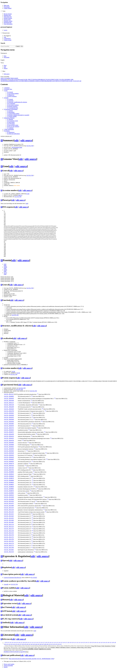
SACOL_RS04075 (9, 432)
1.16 (41, 642)
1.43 (102, 642)
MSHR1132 (33, 81)
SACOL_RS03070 (9, 425)
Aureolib (6, 584)
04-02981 (38, 79)
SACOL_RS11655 (9, 518)
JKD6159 (14, 81)
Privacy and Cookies (9, 664)
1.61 (29, 644)
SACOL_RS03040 (9, 419)
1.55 (16, 644)
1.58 (23, 644)
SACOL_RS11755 (9, 537)
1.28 (68, 642)
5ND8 (5, 267)
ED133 (64, 79)
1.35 (84, 642)
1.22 (55, 642)
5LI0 (5, 264)
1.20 (50, 642)
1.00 (6, 642)
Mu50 (48, 81)
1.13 (35, 642)
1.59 (25, 644)
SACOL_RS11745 (9, 533)
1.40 (95, 642)
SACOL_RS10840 (9, 499)
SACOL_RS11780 (9, 547)
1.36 (86, 642)
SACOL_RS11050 (9, 501)
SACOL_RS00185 (9, 398)
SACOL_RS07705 (9, 469)
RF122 (52, 81)
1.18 (46, 642)
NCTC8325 (15, 79)
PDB (5, 265)
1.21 (52, 642)
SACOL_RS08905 (9, 488)
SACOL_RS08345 (9, 474)
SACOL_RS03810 (9, 430)
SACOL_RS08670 (9, 478)
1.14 (37, 642)
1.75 (60, 644)
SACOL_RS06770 (9, 463)
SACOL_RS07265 (9, 467)
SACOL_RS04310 (9, 436)
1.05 (17, 642)
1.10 (28, 642)
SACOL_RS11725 (9, 526)
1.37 (88, 642)
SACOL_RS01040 (9, 400)
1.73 (56, 644)
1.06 (19, 642)
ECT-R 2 (59, 79)
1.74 (58, 644)
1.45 (106, 642)
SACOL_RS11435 (9, 512)
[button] (1, 11)
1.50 (5, 644)
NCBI (27, 193)
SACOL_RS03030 (9, 415)
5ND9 (5, 270)
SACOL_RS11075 (9, 503)
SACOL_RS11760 (9, 539)
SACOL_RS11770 (9, 543)
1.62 (31, 644)
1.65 (38, 644)
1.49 (115, 642)
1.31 (75, 642)
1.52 (9, 644)
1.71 (52, 644)
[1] (37, 394)
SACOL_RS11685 (9, 522)
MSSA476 (39, 81)
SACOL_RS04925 (9, 446)
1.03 (12, 642)
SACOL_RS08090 (9, 472)
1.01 (8, 642)
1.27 (66, 642)
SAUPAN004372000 (17, 147)
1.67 (43, 644)
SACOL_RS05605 (9, 451)
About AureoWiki (8, 665)
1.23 (57, 642)
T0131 (59, 81)
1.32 (77, 642)
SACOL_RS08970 (9, 490)
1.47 (110, 642)
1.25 (61, 642)
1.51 (7, 644)
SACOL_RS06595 (9, 461)
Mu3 (46, 81)
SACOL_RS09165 (9, 495)
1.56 (18, 644)
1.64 (36, 644)
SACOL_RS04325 (9, 438)
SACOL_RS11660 (9, 520)
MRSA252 (27, 81)
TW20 (66, 81)
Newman (20, 79)
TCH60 (62, 81)
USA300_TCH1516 (73, 81)
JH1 (4, 81)
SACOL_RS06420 (9, 457)
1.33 (79, 642)
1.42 (99, 642)
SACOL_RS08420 (9, 476)
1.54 (14, 644)
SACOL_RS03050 (9, 421)
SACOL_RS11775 (9, 545)
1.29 (70, 642)
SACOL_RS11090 (9, 505)
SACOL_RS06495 (9, 459)
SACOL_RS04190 (9, 434)
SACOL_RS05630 (9, 453)
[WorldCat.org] (18, 651)
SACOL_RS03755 (9, 428)
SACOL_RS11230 (9, 509)
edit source (26, 140)
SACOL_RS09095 (9, 493)
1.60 (27, 644)
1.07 (21, 642)
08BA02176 (44, 79)
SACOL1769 (29, 145)
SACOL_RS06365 (9, 455)
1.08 (24, 642)
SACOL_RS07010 (9, 465)
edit (16, 140)
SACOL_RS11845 (9, 549)
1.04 (15, 642)
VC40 (79, 81)
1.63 (34, 644)
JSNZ (34, 79)
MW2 (43, 81)
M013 (23, 81)
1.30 (73, 642)
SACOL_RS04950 (9, 449)
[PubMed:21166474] (9, 651)
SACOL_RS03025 (9, 413)
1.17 (44, 642)
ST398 (55, 81)
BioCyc (20, 195)
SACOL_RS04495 (9, 442)
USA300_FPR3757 (28, 79)
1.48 (113, 642)
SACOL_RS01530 (9, 404)
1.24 (59, 642)
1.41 (97, 642)
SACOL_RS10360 (9, 497)
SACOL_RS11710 (9, 524)
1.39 (93, 642)
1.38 (90, 642)
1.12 (32, 642)
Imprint (5, 667)
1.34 (81, 642)
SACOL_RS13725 (9, 551)
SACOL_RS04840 (9, 444)
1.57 (20, 644)
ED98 (67, 79)
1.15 (39, 642)
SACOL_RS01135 (9, 402)
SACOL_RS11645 (9, 516)
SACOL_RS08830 (9, 486)
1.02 (10, 642)
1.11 (30, 642)
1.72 (54, 644)
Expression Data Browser (12, 577)
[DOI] (24, 651)
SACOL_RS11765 (9, 541)
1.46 (108, 642)
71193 (55, 79)
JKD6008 (9, 81)
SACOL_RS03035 (9, 417)
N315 (10, 79)
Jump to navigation (5, 78)
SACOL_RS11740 (9, 530)
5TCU (5, 272)
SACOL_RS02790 (9, 411)
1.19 (48, 642)
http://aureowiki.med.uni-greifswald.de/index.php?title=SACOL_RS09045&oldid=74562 (31, 658)
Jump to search (14, 78)
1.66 (40, 644)
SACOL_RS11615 (9, 514)
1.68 (45, 644)
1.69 (47, 644)
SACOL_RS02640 (9, 409)
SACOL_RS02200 (9, 406)
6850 (53, 79)
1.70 (49, 644)
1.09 (26, 642)
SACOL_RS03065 (9, 423)
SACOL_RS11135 (9, 394)
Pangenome (4, 79)
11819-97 (49, 79)
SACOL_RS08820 (9, 482)
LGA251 (19, 81)
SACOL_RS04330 (9, 440)
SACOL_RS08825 (9, 484)
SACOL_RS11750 (9, 535)
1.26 (64, 642)
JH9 (6, 81)
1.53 (11, 644)
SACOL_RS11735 (9, 528)
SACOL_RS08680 (9, 480)
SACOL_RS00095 (9, 396)
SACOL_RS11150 (9, 507)
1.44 (104, 642)
